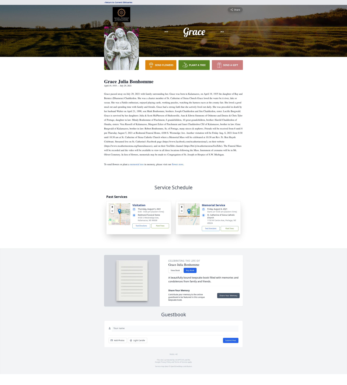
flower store (177, 164)
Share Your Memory (228, 295)
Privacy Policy (166, 362)
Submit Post (230, 340)
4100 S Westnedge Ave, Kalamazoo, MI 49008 (148, 219)
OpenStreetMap (176, 366)
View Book (175, 270)
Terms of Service (181, 362)
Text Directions (141, 226)
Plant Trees (160, 226)
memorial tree (137, 164)
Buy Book (190, 270)
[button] (119, 211)
